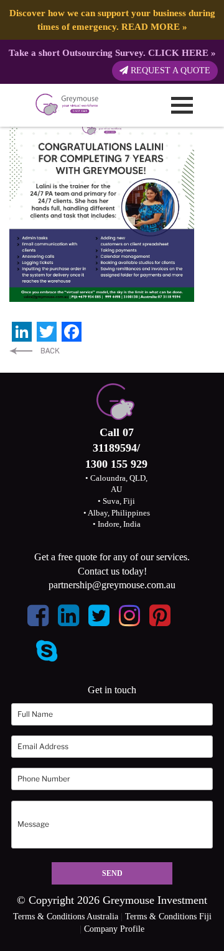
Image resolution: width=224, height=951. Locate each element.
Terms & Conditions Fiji (168, 916)
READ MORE (150, 26)
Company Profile (114, 929)
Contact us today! (112, 571)
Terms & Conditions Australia (65, 916)
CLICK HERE (178, 52)
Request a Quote (169, 70)
